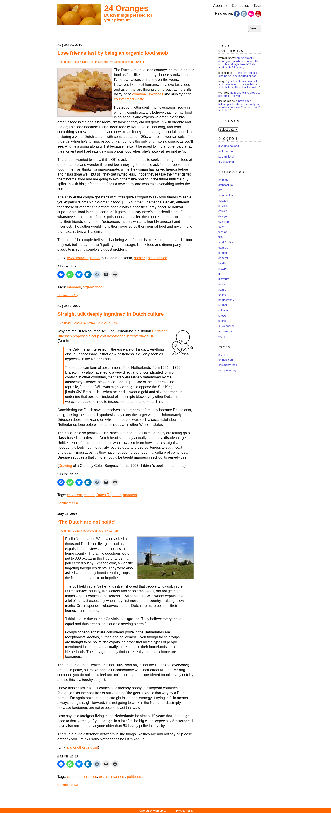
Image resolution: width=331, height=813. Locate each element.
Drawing (65, 466)
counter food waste (129, 99)
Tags (257, 5)
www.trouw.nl (77, 258)
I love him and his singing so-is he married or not (237, 74)
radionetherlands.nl (82, 747)
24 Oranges (126, 8)
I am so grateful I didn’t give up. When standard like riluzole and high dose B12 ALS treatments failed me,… (238, 62)
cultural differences (82, 777)
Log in (221, 354)
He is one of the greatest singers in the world (239, 94)
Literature (223, 279)
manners (74, 287)
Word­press (159, 810)
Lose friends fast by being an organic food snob (112, 53)
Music (222, 284)
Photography (226, 300)
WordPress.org (227, 370)
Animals (223, 179)
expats (104, 777)
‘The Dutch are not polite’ (86, 522)
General (78, 323)
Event (221, 226)
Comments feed (227, 365)
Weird (221, 336)
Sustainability (226, 326)
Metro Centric (226, 151)
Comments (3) (67, 503)
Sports (222, 320)
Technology (225, 331)
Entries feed (225, 359)
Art (220, 190)
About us (220, 5)
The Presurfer (226, 161)
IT (219, 273)
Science (103, 61)
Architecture (225, 185)
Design (222, 216)
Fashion (222, 232)
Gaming (223, 252)
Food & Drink (81, 61)
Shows (222, 315)
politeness (135, 777)
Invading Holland (228, 146)
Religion (223, 305)
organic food (92, 287)
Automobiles (226, 195)
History (222, 268)
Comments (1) (67, 295)
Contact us (240, 5)
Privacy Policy (184, 810)
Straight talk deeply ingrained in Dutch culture (110, 314)
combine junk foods (147, 94)
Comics (222, 211)
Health (93, 61)
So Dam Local (226, 156)
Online (222, 294)
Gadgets (223, 247)
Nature (222, 289)
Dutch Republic (108, 495)
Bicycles (223, 205)
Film (220, 237)
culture (89, 495)
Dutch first (224, 221)
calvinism (74, 495)
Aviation (223, 200)
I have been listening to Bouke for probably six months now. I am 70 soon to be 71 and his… (239, 105)
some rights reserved (150, 258)
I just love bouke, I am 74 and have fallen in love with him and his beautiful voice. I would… (238, 84)
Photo (95, 258)
